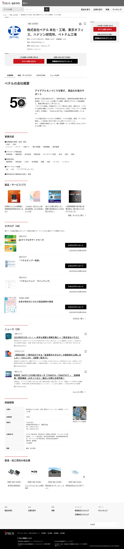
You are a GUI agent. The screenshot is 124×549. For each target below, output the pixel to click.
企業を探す (98, 9)
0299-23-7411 (35, 46)
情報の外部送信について (34, 533)
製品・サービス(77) (25, 75)
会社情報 (50, 533)
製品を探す (85, 9)
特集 (107, 9)
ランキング (117, 9)
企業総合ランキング (82, 514)
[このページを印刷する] (80, 24)
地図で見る (44, 424)
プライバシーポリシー (23, 533)
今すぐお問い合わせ (29, 61)
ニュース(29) (54, 75)
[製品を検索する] (47, 9)
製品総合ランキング (82, 510)
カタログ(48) (40, 75)
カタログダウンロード (76, 245)
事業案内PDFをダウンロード (62, 61)
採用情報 (56, 533)
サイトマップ (103, 510)
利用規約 (43, 533)
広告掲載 (62, 533)
